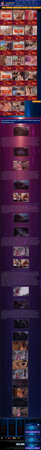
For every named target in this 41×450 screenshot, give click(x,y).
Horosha (2, 55)
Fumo (37, 4)
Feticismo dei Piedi (19, 4)
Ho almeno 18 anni (33, 431)
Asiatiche (29, 3)
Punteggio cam (25, 7)
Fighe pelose (24, 3)
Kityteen (2, 25)
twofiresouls (3, 101)
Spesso (30, 4)
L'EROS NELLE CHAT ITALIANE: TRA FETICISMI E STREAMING (12, 422)
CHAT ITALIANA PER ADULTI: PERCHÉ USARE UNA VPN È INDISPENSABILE (4, 422)
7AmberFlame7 (28, 40)
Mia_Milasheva (28, 55)
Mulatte (33, 3)
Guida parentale (35, 444)
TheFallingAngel (29, 10)
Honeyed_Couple (16, 10)
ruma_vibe (3, 40)
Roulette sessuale (36, 7)
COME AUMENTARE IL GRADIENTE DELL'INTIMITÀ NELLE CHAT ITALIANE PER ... (20, 423)
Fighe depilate (18, 3)
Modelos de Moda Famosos (11, 440)
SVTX (14, 55)
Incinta (33, 4)
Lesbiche (17, 5)
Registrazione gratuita (6, 16)
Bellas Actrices (13, 441)
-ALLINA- (27, 25)
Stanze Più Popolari (17, 7)
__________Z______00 (16, 101)
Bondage (21, 5)
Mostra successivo (36, 101)
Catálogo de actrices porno (21, 440)
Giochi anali (25, 4)
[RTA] (39, 434)
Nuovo (30, 7)
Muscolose (38, 3)
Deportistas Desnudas (20, 441)
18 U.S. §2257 (30, 444)
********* (1, 10)
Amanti (3, 7)
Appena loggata (9, 7)
